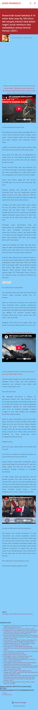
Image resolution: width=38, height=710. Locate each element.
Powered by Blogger (20, 702)
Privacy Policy (8, 694)
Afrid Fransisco (11, 3)
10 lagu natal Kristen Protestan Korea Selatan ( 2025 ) (19, 629)
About (5, 693)
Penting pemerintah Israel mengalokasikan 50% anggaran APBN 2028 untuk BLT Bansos (21, 626)
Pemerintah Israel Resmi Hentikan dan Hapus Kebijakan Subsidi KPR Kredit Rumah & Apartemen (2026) (20, 663)
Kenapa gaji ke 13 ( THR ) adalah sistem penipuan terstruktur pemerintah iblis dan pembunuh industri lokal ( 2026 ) (20, 648)
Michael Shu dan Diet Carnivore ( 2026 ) (15, 654)
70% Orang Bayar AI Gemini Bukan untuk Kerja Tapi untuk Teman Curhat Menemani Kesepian (21, 652)
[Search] (31, 3)
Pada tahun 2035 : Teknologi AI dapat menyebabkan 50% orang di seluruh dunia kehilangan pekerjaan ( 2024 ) (20, 640)
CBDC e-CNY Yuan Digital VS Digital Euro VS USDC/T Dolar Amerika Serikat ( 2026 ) (20, 660)
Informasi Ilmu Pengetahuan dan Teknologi (17, 614)
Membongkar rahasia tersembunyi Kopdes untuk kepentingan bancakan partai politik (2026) (18, 657)
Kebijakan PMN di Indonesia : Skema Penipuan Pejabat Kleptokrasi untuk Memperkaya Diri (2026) (19, 644)
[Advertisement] (19, 64)
